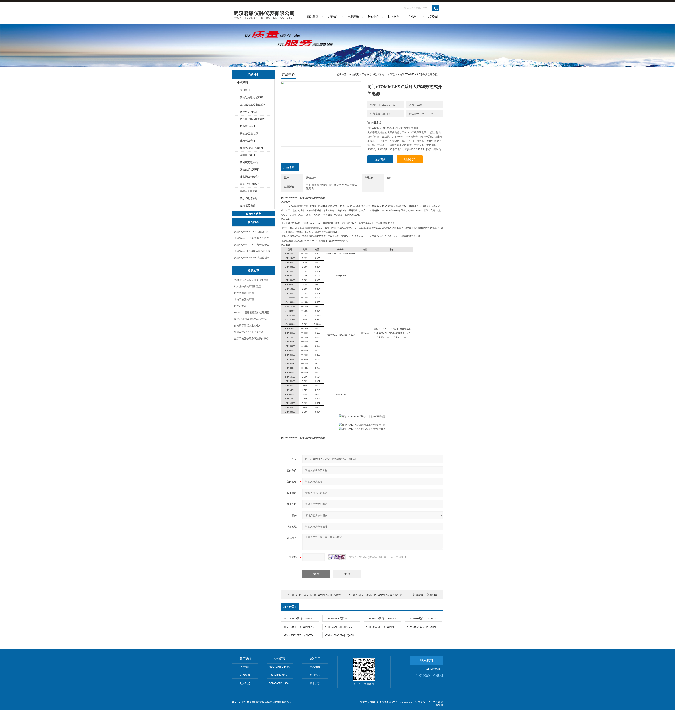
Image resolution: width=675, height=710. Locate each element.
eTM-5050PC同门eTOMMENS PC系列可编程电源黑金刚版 (424, 626)
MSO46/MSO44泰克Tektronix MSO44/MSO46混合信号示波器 (281, 666)
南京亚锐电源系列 (250, 184)
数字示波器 (240, 306)
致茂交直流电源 (248, 111)
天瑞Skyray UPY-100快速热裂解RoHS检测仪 (253, 257)
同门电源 (245, 90)
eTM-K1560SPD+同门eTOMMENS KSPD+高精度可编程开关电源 (342, 635)
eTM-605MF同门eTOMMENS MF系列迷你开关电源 (342, 626)
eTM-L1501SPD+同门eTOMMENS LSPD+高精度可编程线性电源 (301, 635)
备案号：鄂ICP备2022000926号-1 (379, 702)
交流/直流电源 (247, 205)
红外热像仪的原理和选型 (247, 286)
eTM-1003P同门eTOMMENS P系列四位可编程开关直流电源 (383, 618)
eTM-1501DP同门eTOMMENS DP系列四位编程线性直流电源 (342, 618)
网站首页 (312, 16)
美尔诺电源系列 (248, 198)
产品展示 (353, 16)
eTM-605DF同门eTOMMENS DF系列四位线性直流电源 (301, 618)
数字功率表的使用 (244, 293)
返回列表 (432, 594)
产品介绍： (290, 167)
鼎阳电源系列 (247, 155)
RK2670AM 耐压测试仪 (281, 675)
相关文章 (253, 270)
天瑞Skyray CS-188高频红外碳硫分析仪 (253, 231)
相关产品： (290, 606)
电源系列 (242, 82)
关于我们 (333, 16)
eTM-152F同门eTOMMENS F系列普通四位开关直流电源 (424, 618)
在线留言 (413, 16)
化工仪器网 (434, 702)
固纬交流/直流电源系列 (252, 104)
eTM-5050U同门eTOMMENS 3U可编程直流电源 (383, 626)
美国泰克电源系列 (250, 162)
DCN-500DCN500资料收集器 (281, 683)
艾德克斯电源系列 (250, 169)
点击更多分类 (253, 213)
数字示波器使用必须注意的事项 (251, 338)
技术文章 (393, 16)
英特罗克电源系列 (250, 191)
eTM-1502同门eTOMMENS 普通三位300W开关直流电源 (301, 626)
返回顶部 (418, 594)
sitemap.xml (406, 702)
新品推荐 (253, 222)
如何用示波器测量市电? (247, 325)
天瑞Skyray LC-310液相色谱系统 (252, 251)
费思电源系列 (247, 140)
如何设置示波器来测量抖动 (249, 332)
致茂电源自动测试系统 (252, 119)
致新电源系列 (247, 126)
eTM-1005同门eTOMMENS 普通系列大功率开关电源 (387, 594)
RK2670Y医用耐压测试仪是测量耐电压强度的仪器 (253, 312)
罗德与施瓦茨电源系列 (252, 97)
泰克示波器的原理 (244, 299)
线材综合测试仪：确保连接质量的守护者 (253, 280)
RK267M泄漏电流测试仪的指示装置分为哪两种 (253, 319)
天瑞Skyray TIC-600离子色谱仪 (251, 244)
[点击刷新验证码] (337, 557)
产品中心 (366, 74)
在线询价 (380, 159)
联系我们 (434, 16)
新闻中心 (373, 16)
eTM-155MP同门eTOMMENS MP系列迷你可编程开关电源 (328, 594)
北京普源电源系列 (250, 176)
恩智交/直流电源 (249, 133)
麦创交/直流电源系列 (251, 147)
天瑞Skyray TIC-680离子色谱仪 (251, 238)
